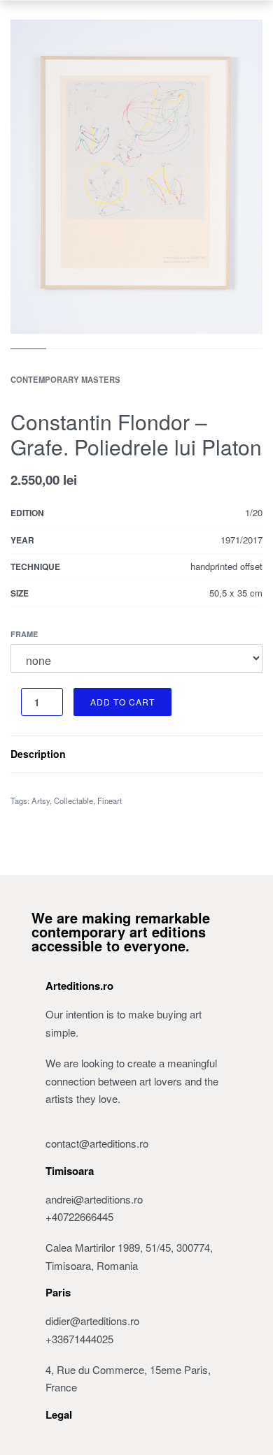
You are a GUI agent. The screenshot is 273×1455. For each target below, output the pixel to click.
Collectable (73, 800)
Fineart (109, 800)
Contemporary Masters (65, 379)
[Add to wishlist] (189, 702)
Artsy (40, 800)
